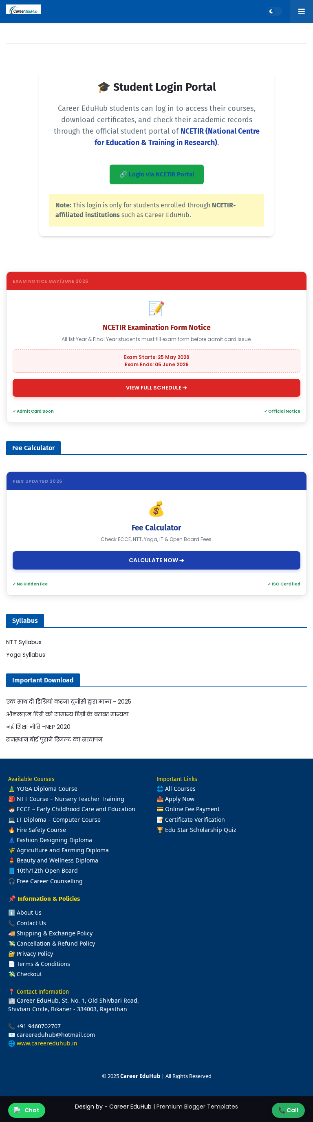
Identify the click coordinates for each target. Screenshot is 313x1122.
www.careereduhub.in (47, 1043)
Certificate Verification (195, 819)
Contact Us (31, 923)
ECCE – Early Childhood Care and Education (76, 809)
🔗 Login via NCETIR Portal (156, 174)
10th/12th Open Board (47, 870)
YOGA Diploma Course (47, 788)
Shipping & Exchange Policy (55, 933)
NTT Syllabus (24, 642)
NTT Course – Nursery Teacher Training (70, 799)
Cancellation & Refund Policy (56, 943)
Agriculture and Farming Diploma (63, 850)
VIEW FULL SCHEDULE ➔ (156, 388)
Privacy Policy (35, 953)
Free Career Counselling (50, 881)
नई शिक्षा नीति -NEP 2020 (38, 727)
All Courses (180, 788)
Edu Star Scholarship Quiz (200, 830)
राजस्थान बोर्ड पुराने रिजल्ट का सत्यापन (54, 739)
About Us (29, 912)
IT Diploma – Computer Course (59, 819)
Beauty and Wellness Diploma (57, 860)
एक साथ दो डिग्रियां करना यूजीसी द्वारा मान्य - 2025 (68, 701)
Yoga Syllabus (25, 655)
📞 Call (288, 1110)
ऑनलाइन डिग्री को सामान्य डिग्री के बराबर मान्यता (67, 714)
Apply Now (179, 799)
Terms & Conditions (43, 964)
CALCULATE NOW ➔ (156, 560)
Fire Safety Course (41, 830)
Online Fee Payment (192, 809)
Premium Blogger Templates (197, 1106)
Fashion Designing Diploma (54, 840)
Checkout (29, 974)
